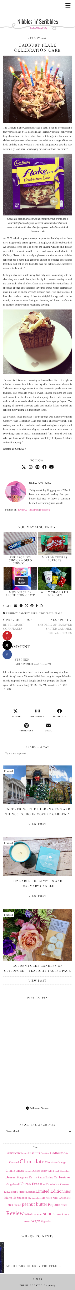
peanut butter (34, 1204)
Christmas (14, 1170)
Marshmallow (34, 1198)
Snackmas (62, 1214)
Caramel (14, 1162)
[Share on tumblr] (37, 606)
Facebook (45, 509)
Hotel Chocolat (47, 1184)
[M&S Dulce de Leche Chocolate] (20, 578)
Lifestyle (30, 1191)
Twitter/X (22, 509)
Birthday (12, 613)
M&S (67, 1191)
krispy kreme (18, 1191)
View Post (37, 824)
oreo (10, 1204)
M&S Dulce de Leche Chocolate (20, 593)
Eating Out (51, 1177)
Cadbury (24, 613)
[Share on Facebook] (21, 606)
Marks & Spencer (15, 1197)
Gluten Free (29, 1184)
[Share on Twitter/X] (26, 606)
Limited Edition (49, 1191)
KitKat (7, 1192)
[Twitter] (24, 467)
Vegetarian (46, 1221)
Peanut (17, 1204)
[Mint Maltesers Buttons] (55, 543)
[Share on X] (7, 645)
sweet (27, 1221)
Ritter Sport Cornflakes (17, 624)
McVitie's (46, 1197)
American (13, 1153)
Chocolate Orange (55, 1162)
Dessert (10, 1177)
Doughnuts (22, 1177)
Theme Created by (38, 1285)
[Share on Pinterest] (32, 606)
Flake (58, 613)
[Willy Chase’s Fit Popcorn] (55, 578)
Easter (41, 1177)
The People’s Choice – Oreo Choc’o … (20, 560)
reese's (64, 1204)
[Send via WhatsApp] (41, 606)
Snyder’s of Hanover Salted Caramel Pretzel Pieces (55, 626)
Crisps (36, 1170)
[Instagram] (30, 467)
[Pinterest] (37, 467)
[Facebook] (44, 467)
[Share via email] (16, 606)
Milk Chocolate (62, 1197)
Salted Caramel (33, 1214)
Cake (34, 613)
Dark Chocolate (62, 1171)
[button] (69, 5)
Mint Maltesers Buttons (54, 558)
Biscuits (34, 1153)
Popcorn (54, 1204)
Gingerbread (12, 1184)
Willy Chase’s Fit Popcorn (55, 593)
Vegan (35, 1221)
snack (49, 1213)
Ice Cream (62, 1184)
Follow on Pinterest (39, 1108)
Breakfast (45, 1153)
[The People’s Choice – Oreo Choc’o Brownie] (20, 543)
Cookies (28, 1171)
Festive (64, 1177)
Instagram (34, 509)
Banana (24, 1153)
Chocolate (46, 613)
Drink (33, 1177)
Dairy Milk (47, 1170)
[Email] (51, 467)
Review (15, 1213)
